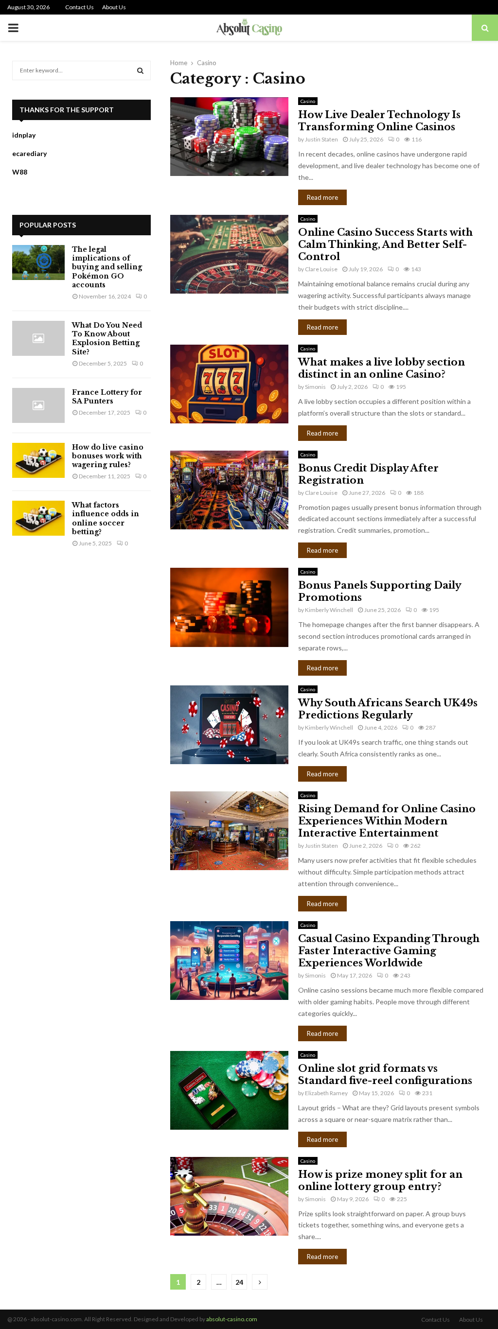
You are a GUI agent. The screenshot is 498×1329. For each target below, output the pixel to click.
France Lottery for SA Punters (107, 396)
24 (239, 1282)
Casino (308, 101)
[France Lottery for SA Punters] (38, 405)
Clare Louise (321, 269)
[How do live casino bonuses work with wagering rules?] (38, 460)
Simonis (315, 386)
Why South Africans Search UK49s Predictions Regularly (388, 709)
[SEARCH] (140, 70)
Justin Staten (321, 139)
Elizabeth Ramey (326, 1093)
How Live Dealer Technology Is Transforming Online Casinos (379, 121)
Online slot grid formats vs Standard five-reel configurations (385, 1074)
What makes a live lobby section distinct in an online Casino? (381, 368)
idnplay (24, 135)
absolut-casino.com (231, 1319)
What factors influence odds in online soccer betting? (105, 518)
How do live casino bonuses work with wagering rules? (107, 456)
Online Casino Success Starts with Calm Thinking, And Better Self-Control (385, 244)
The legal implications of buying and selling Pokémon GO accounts (107, 267)
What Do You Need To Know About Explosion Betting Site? (107, 338)
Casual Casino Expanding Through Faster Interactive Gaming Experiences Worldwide (389, 951)
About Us (114, 7)
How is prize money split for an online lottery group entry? (380, 1180)
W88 (19, 172)
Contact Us (79, 7)
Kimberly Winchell (329, 609)
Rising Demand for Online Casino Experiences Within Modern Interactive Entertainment (387, 821)
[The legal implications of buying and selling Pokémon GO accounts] (38, 262)
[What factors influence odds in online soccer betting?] (38, 518)
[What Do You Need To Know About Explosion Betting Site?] (38, 338)
